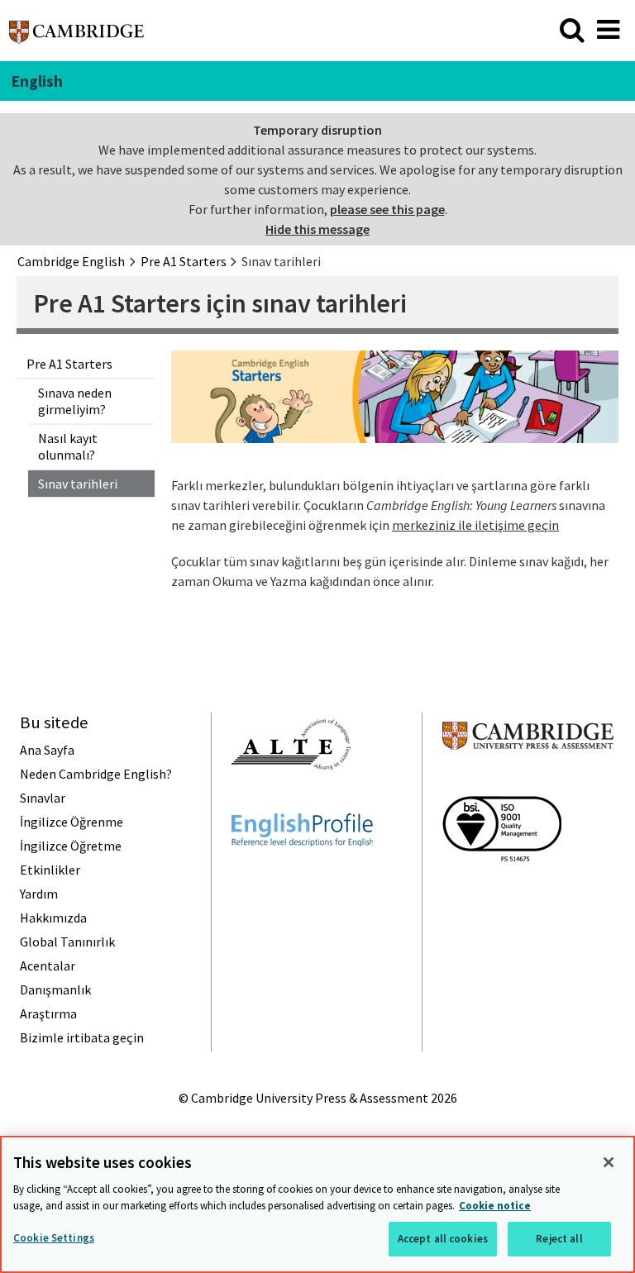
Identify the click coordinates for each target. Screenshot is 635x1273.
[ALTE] (291, 799)
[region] (317, 1204)
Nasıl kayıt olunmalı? (68, 447)
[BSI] (501, 891)
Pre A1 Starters (69, 363)
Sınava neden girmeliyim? (75, 401)
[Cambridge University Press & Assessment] (528, 782)
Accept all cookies (443, 1239)
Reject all (559, 1239)
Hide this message (317, 229)
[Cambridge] (76, 36)
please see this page (387, 209)
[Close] (608, 1162)
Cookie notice (495, 1206)
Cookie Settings (53, 1238)
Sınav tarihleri (77, 483)
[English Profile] (302, 876)
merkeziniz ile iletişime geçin (475, 525)
